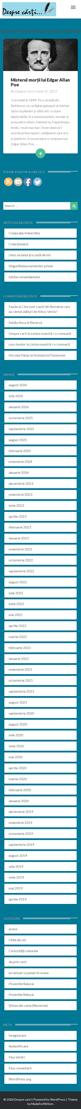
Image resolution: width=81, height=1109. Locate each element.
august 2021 (18, 702)
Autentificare (18, 1046)
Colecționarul (18, 244)
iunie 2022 (16, 604)
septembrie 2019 (21, 844)
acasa (13, 929)
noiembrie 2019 (20, 822)
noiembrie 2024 (20, 461)
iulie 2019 (16, 866)
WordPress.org (20, 1079)
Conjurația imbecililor (24, 233)
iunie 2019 (16, 877)
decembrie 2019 (21, 811)
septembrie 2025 (21, 429)
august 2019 (18, 855)
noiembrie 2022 (20, 549)
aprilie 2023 (17, 516)
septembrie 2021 (21, 691)
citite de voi (17, 940)
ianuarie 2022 (19, 658)
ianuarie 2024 (19, 472)
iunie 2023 (16, 505)
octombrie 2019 (21, 833)
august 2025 (18, 440)
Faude (13, 306)
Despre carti (24, 91)
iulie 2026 (16, 396)
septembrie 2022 (21, 571)
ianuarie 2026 (19, 407)
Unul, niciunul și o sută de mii (30, 255)
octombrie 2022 (21, 560)
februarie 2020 (20, 790)
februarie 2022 (20, 648)
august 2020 (18, 724)
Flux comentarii (20, 1068)
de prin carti (17, 962)
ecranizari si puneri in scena (29, 973)
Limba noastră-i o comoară (51, 333)
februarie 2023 (20, 527)
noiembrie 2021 (20, 669)
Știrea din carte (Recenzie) (28, 1005)
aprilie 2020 (17, 768)
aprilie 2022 (17, 626)
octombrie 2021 (21, 680)
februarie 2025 (20, 451)
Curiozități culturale (23, 951)
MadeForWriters (42, 1104)
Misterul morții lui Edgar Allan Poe (40, 82)
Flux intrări (17, 1057)
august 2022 (18, 582)
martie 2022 (18, 637)
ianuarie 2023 (19, 538)
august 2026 (18, 385)
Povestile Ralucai (21, 984)
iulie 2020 (16, 735)
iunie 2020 (16, 746)
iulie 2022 (16, 593)
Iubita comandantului (24, 277)
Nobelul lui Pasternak (49, 355)
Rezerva (36, 322)
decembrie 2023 (21, 483)
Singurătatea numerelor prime (31, 266)
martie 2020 (18, 779)
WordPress (57, 1099)
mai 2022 (15, 615)
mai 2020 (15, 757)
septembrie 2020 (21, 713)
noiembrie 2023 (20, 494)
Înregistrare (17, 1035)
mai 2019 (15, 888)
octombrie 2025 (21, 418)
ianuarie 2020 (19, 801)
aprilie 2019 (17, 899)
